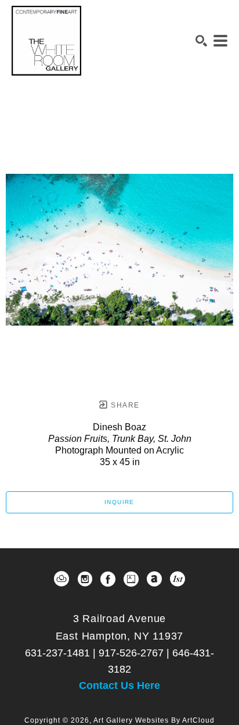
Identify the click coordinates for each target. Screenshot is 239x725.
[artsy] (131, 579)
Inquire (119, 502)
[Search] (201, 41)
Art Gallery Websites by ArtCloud (154, 720)
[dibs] (177, 579)
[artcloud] (61, 579)
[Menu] (220, 41)
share (123, 405)
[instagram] (84, 579)
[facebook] (107, 579)
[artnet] (154, 579)
